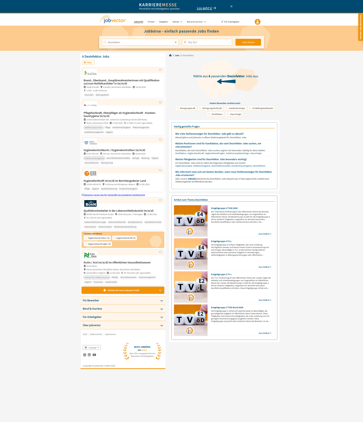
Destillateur (217, 114)
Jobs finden (248, 42)
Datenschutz (96, 334)
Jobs (177, 55)
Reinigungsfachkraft (212, 108)
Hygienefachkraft (196, 153)
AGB (85, 334)
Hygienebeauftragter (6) (99, 243)
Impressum (110, 334)
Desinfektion (259, 165)
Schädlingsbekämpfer (262, 108)
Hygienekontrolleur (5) (99, 237)
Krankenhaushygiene (241, 165)
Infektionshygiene (202, 165)
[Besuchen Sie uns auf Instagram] (84, 355)
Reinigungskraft (187, 108)
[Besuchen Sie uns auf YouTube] (94, 355)
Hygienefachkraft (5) (126, 237)
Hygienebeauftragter (215, 153)
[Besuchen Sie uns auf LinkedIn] (89, 355)
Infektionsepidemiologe (237, 153)
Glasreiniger (236, 114)
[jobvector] (115, 20)
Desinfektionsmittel (221, 165)
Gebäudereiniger (237, 108)
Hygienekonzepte (183, 165)
